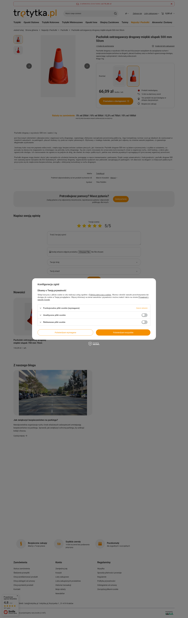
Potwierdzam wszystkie (123, 332)
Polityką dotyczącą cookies (100, 295)
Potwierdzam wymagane (65, 332)
